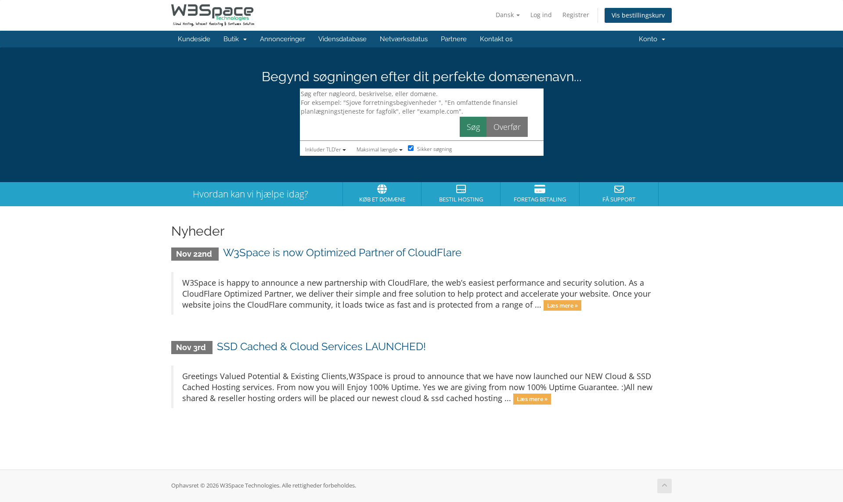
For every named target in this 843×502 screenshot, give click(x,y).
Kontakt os (496, 39)
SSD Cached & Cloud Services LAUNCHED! (321, 346)
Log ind (541, 15)
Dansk (505, 15)
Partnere (454, 39)
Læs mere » (562, 305)
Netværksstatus (404, 39)
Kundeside (194, 39)
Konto (650, 39)
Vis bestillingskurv (638, 15)
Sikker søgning (434, 149)
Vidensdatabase (342, 39)
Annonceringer (282, 39)
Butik (232, 39)
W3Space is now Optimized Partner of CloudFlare (342, 252)
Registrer (575, 15)
